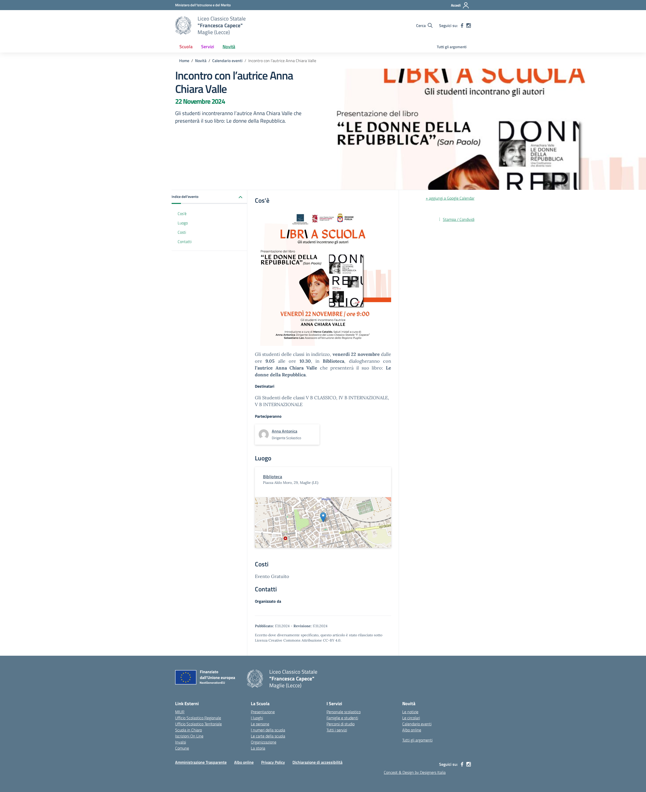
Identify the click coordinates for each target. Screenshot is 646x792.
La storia (258, 748)
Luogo (183, 223)
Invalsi (180, 742)
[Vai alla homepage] (183, 25)
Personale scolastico (344, 712)
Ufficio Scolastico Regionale (198, 718)
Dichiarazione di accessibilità (317, 762)
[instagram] (468, 25)
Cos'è (182, 213)
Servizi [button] (207, 46)
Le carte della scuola (268, 736)
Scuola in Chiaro (188, 730)
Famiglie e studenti (342, 718)
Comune (182, 748)
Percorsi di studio (341, 724)
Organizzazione (263, 742)
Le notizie (410, 712)
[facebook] (462, 25)
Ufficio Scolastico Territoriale (198, 724)
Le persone (260, 724)
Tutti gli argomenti (452, 47)
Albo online (411, 730)
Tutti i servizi (337, 730)
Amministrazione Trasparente (201, 762)
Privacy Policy (273, 762)
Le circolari (411, 718)
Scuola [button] (186, 46)
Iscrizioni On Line (189, 736)
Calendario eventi (417, 724)
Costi (182, 232)
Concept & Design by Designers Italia (415, 772)
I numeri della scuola (268, 730)
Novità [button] (229, 46)
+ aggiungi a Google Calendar (450, 198)
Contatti (185, 242)
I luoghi (257, 718)
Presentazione (263, 712)
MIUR (179, 712)
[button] (209, 197)
